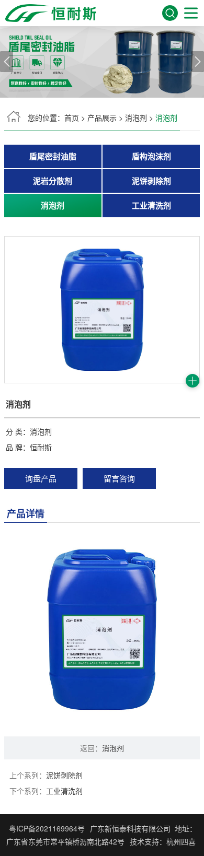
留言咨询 (119, 478)
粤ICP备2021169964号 (47, 828)
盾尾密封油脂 (52, 156)
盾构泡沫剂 (151, 156)
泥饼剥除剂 (151, 180)
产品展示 (102, 117)
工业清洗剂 (151, 205)
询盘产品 (40, 478)
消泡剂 (136, 117)
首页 (71, 117)
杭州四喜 (181, 841)
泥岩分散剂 (52, 180)
